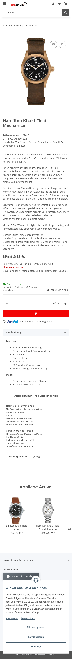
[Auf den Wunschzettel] (62, 44)
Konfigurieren (36, 636)
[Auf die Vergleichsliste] (53, 44)
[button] (53, 3)
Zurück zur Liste (13, 25)
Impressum (12, 618)
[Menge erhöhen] (65, 303)
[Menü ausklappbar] (4, 2)
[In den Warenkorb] (5, 36)
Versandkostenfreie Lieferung (36, 263)
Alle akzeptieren (36, 627)
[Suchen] (65, 12)
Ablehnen (36, 646)
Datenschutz (28, 618)
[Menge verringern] (6, 303)
